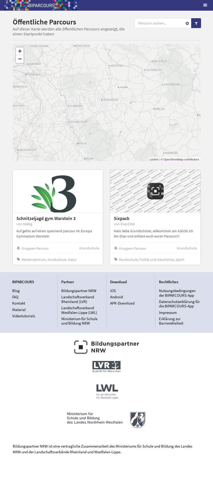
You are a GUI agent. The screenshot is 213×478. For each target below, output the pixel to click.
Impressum (168, 312)
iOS (113, 290)
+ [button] (20, 51)
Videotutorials (23, 315)
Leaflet (154, 159)
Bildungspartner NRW (78, 290)
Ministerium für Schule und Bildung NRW (79, 320)
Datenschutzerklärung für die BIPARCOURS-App (179, 304)
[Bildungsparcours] (41, 5)
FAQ (15, 296)
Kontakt (18, 303)
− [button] (20, 59)
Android (116, 296)
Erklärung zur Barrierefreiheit (171, 320)
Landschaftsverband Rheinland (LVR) (77, 299)
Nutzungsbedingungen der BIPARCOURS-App (177, 293)
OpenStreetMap (173, 159)
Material (19, 309)
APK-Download (122, 303)
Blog (16, 290)
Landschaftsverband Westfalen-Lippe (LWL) (79, 310)
